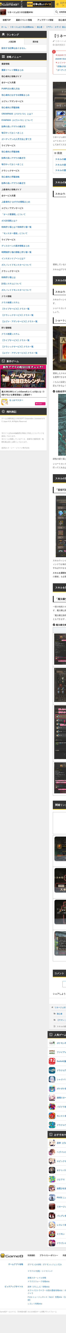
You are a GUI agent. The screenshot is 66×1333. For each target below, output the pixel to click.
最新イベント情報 (24, 20)
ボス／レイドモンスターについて (16, 264)
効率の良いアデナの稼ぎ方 (13, 126)
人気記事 (12, 41)
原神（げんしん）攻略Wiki (39, 1286)
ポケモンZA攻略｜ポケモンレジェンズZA (45, 1264)
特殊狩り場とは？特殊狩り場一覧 (16, 226)
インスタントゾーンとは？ (13, 258)
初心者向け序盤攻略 (10, 107)
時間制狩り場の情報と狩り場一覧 (16, 252)
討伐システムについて (11, 283)
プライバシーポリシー (49, 1255)
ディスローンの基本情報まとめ (15, 245)
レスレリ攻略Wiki (35, 1303)
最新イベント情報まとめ (12, 69)
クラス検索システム (10, 302)
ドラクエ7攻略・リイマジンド (40, 1271)
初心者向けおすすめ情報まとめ (15, 94)
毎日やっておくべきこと (12, 132)
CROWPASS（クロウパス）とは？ (17, 113)
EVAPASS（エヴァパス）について (17, 120)
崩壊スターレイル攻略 (37, 1278)
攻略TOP (7, 20)
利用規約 (31, 1255)
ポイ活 (22, 4)
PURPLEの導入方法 (11, 88)
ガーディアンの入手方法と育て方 (16, 139)
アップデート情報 (45, 20)
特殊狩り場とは (9, 277)
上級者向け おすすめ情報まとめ (16, 201)
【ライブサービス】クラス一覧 (15, 308)
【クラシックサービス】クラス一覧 (17, 314)
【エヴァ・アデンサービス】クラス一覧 (19, 321)
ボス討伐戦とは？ (9, 220)
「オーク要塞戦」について (13, 214)
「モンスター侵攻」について (14, 233)
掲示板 (35, 41)
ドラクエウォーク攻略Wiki (39, 1281)
